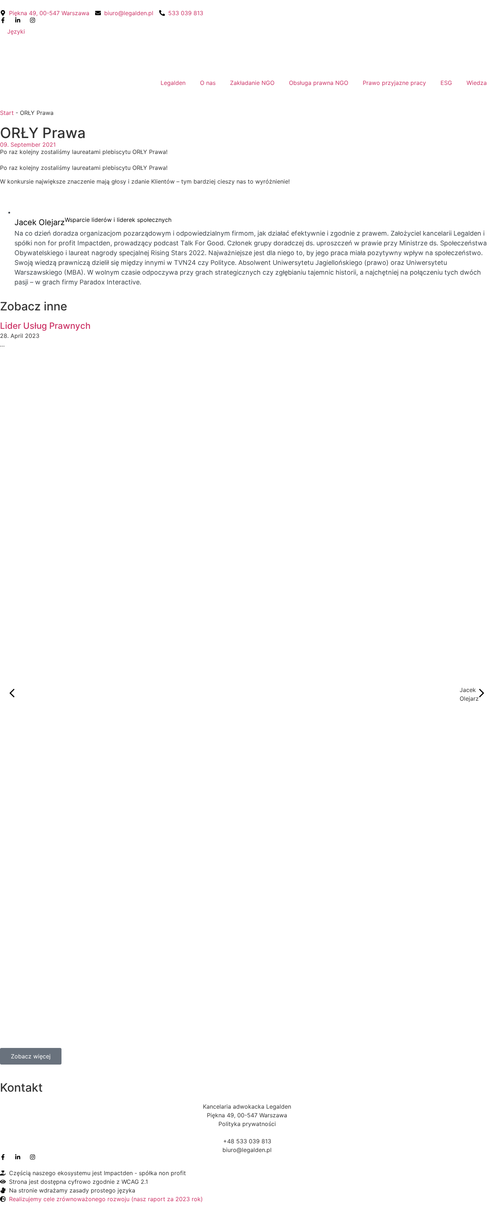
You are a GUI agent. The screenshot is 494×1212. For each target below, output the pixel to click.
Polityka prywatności (247, 1123)
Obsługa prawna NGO (318, 82)
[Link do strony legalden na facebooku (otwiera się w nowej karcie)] (4, 1157)
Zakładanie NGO (252, 82)
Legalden (173, 82)
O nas (208, 82)
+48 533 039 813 (247, 1141)
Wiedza (477, 82)
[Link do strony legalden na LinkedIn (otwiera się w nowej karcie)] (19, 20)
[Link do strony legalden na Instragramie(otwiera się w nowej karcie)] (34, 20)
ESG (446, 82)
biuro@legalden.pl (247, 1149)
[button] (12, 694)
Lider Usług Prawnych (45, 326)
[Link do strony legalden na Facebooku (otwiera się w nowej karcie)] (4, 20)
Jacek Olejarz (39, 222)
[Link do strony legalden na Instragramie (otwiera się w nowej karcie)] (34, 1157)
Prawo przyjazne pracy (394, 82)
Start (7, 112)
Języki (16, 31)
